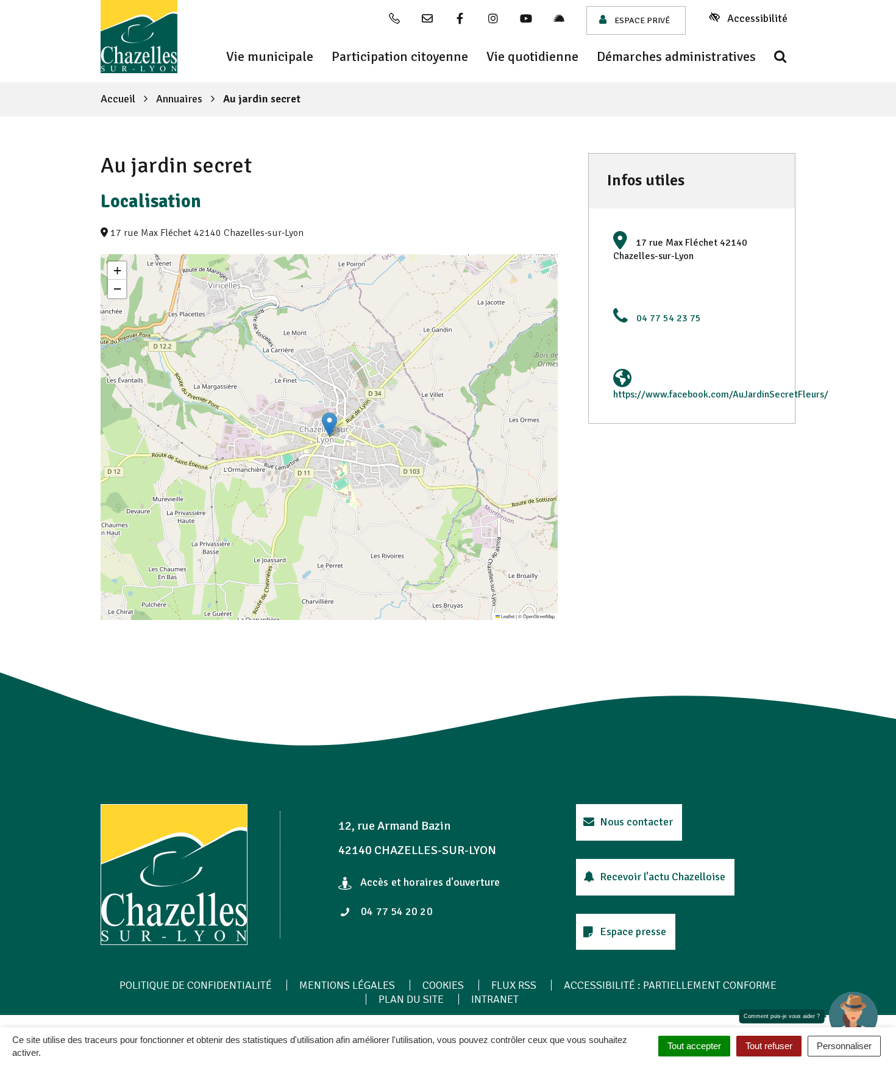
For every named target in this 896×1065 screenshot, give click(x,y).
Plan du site (411, 999)
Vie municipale (269, 57)
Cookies (443, 985)
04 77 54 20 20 (395, 911)
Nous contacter (635, 821)
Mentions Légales (347, 985)
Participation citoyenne (400, 57)
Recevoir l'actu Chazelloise (661, 876)
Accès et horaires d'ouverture (429, 882)
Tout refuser (768, 1046)
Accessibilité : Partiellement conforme (670, 985)
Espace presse (631, 931)
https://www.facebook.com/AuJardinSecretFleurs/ (720, 394)
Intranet (495, 999)
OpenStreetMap (539, 616)
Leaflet (507, 616)
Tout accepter (694, 1046)
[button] (329, 424)
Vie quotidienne (532, 57)
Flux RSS (513, 985)
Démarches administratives (676, 57)
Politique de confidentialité (195, 985)
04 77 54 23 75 (668, 318)
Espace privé (641, 20)
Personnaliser (844, 1046)
